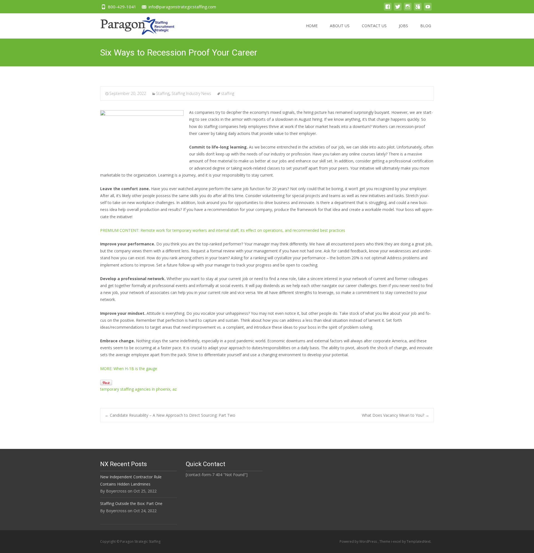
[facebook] (388, 9)
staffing (227, 93)
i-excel (396, 541)
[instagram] (408, 9)
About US (340, 25)
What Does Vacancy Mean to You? (395, 415)
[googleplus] (418, 9)
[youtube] (428, 9)
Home (312, 25)
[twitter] (398, 9)
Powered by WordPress (359, 541)
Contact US (374, 25)
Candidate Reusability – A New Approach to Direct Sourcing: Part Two (170, 415)
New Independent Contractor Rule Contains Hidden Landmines (131, 480)
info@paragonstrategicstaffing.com (182, 6)
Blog (425, 25)
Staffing (162, 93)
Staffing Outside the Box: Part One (131, 503)
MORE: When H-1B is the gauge (128, 368)
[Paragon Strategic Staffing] (133, 24)
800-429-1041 (122, 6)
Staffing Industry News (191, 93)
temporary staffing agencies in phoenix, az (138, 389)
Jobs (403, 25)
